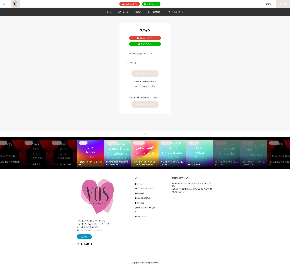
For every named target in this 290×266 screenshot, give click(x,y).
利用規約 (138, 12)
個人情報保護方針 (154, 12)
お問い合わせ (123, 12)
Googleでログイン (131, 4)
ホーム (109, 12)
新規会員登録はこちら (145, 104)
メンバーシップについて (146, 189)
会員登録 (283, 4)
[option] (36, 153)
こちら (174, 197)
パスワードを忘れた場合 (145, 86)
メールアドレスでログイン (145, 74)
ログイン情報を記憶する (146, 81)
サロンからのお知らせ (175, 12)
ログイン (269, 4)
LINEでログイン (152, 4)
